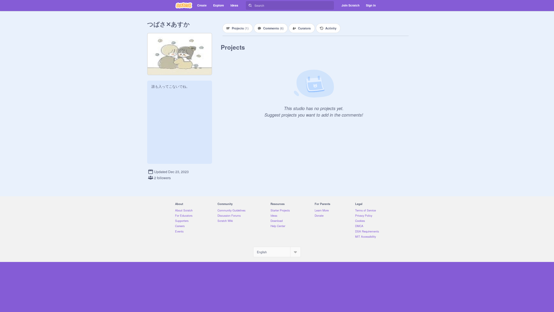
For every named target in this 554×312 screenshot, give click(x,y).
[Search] (250, 5)
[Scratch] (184, 5)
